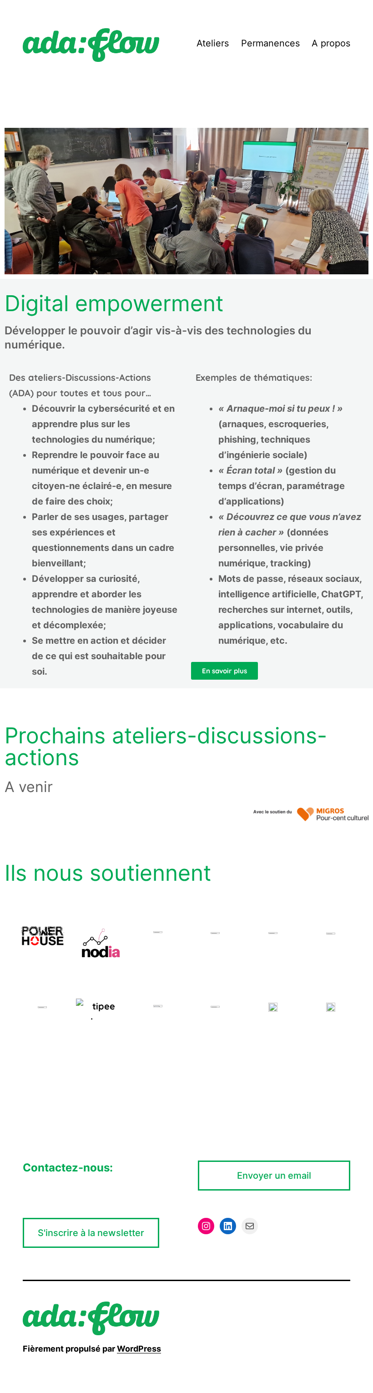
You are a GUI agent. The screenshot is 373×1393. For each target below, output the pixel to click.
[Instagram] (206, 1226)
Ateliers (213, 43)
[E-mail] (250, 1226)
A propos (331, 43)
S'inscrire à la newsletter (91, 1232)
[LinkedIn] (228, 1226)
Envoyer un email (274, 1175)
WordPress (139, 1348)
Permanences (270, 43)
